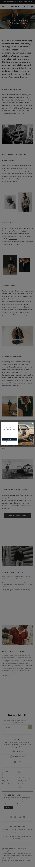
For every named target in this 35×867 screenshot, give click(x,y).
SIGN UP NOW (9, 439)
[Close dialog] (33, 423)
